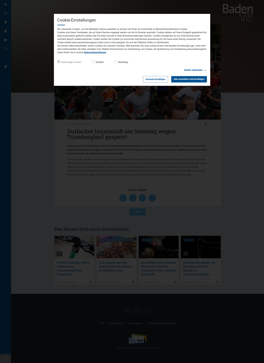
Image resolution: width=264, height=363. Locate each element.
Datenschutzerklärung (95, 52)
